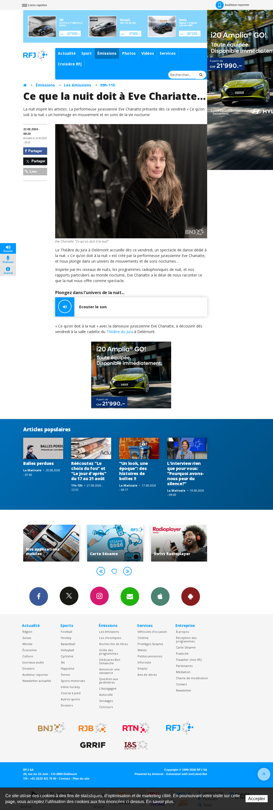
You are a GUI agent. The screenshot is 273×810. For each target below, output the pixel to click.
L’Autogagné (108, 688)
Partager (34, 151)
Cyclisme (67, 656)
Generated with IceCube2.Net (186, 774)
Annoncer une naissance (109, 670)
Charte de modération (192, 678)
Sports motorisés (73, 680)
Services (168, 53)
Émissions (107, 53)
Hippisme (67, 668)
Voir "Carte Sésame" (51, 543)
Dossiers (28, 668)
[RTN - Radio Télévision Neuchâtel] (136, 728)
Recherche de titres (113, 644)
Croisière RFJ (70, 63)
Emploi (142, 668)
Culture (27, 656)
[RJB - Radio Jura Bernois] (93, 728)
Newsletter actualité (36, 680)
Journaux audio (33, 662)
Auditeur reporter (35, 674)
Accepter (256, 798)
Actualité (67, 53)
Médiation (183, 672)
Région (27, 631)
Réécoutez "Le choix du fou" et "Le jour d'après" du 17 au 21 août (88, 470)
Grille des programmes (108, 651)
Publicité (182, 653)
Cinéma (143, 637)
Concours (106, 707)
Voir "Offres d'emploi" (179, 543)
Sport (86, 53)
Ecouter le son (93, 306)
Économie (29, 650)
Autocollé (106, 694)
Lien (33, 171)
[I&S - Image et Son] (136, 745)
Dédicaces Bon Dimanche (109, 661)
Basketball (68, 644)
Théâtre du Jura (119, 331)
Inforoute (144, 662)
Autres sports (70, 699)
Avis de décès (147, 674)
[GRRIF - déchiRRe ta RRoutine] (93, 745)
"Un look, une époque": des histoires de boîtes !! (133, 470)
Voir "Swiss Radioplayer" (115, 543)
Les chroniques (110, 637)
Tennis (65, 674)
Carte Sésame (186, 647)
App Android (190, 596)
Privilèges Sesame (150, 644)
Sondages (106, 700)
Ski (63, 662)
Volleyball (67, 650)
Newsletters (130, 596)
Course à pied (71, 693)
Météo (142, 650)
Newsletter (183, 690)
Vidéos (147, 53)
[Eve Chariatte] (131, 181)
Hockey (66, 637)
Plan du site (81, 778)
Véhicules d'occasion (152, 631)
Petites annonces (150, 656)
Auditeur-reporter (237, 4)
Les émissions (77, 85)
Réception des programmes (186, 639)
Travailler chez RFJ (189, 659)
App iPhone (160, 596)
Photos (129, 53)
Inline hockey (70, 687)
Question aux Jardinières (108, 680)
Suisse (26, 637)
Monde (27, 644)
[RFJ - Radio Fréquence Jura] (180, 728)
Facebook (38, 596)
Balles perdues (38, 463)
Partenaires (184, 665)
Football (66, 631)
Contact (181, 684)
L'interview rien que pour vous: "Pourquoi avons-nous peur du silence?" (185, 473)
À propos (182, 631)
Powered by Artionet (149, 774)
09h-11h (107, 85)
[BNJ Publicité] (49, 728)
